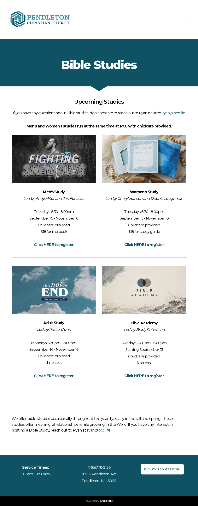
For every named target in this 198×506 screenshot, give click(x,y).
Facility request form (162, 469)
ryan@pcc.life (99, 430)
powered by (99, 501)
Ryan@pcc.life (173, 112)
